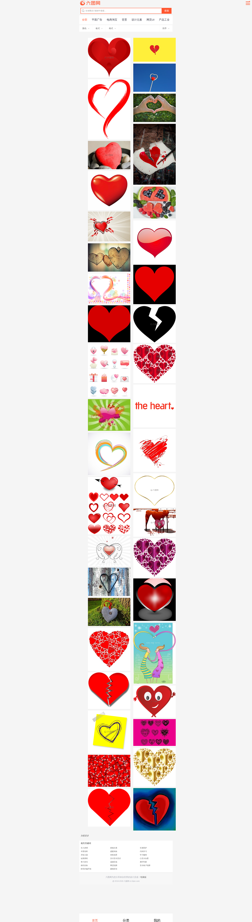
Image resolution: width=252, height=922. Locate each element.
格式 (111, 28)
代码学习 (143, 851)
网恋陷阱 (113, 865)
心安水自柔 (144, 858)
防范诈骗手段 (86, 869)
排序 (164, 28)
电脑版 (143, 877)
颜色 (84, 28)
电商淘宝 (112, 19)
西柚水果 (113, 848)
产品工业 (164, 19)
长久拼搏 (84, 848)
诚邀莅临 (113, 862)
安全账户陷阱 (145, 865)
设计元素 (137, 19)
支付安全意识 (115, 858)
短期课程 (84, 858)
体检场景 (113, 855)
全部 (84, 19)
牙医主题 (84, 855)
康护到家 (143, 862)
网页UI (150, 19)
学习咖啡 (143, 855)
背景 (124, 19)
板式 (98, 28)
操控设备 (84, 865)
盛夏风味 (113, 851)
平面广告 (97, 19)
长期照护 (143, 848)
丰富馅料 (84, 851)
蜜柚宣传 (113, 869)
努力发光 (84, 862)
